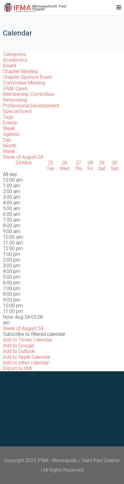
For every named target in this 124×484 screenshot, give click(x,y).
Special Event (17, 111)
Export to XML (18, 368)
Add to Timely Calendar (27, 340)
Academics (15, 60)
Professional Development (31, 106)
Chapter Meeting (20, 71)
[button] (34, 334)
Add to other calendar (26, 363)
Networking (15, 100)
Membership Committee (28, 94)
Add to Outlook (19, 351)
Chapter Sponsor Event (27, 77)
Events (10, 123)
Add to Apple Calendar (26, 357)
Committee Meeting (24, 83)
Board (9, 66)
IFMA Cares (15, 88)
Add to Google (18, 345)
